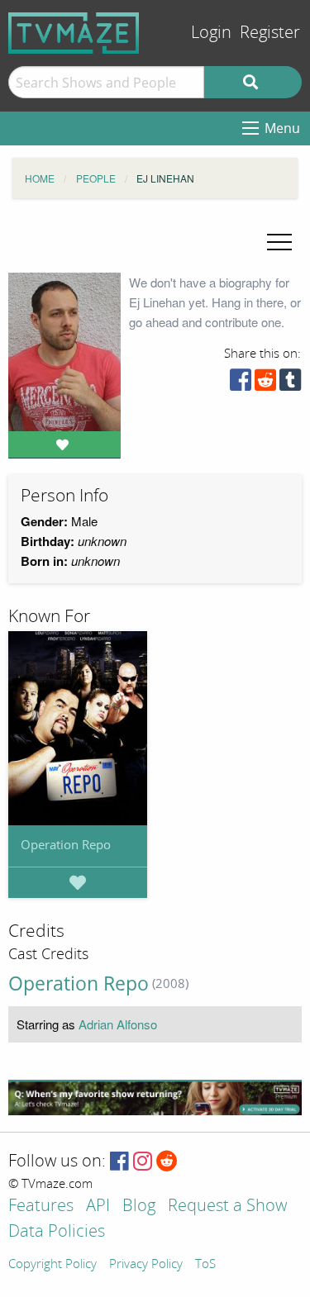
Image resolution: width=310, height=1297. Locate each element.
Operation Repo (66, 844)
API (98, 1206)
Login (211, 32)
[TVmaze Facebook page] (119, 1162)
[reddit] (265, 383)
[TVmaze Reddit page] (167, 1162)
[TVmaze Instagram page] (142, 1162)
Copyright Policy (52, 1264)
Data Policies (56, 1232)
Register (270, 32)
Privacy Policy (146, 1264)
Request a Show (227, 1206)
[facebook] (240, 383)
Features (41, 1206)
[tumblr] (290, 383)
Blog (138, 1206)
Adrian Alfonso (118, 1024)
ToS (205, 1264)
